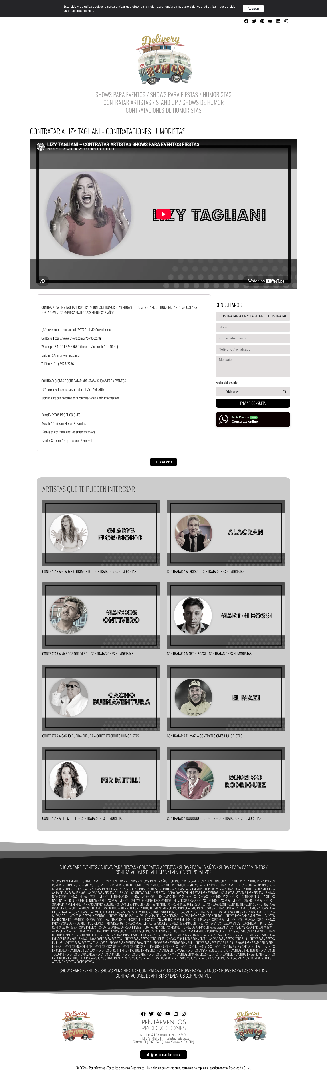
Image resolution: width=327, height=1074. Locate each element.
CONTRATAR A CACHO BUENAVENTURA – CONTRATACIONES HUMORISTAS (90, 736)
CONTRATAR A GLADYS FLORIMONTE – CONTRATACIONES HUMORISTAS (89, 571)
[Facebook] (246, 21)
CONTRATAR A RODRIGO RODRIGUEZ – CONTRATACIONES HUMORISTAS (214, 818)
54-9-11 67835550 (67, 346)
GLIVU (247, 1067)
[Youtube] (270, 21)
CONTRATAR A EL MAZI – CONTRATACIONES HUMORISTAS (204, 736)
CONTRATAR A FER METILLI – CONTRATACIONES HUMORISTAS (82, 818)
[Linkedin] (278, 21)
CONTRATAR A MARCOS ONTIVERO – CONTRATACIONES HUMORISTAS (87, 653)
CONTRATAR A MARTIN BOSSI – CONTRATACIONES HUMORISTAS (209, 653)
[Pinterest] (262, 21)
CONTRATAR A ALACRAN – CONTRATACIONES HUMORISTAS (205, 571)
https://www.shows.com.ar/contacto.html (78, 338)
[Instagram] (286, 21)
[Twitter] (254, 21)
